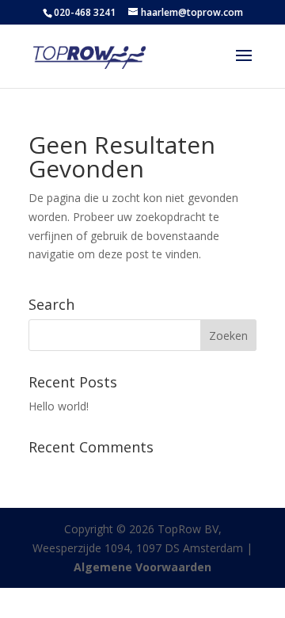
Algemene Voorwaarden (142, 566)
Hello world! (58, 406)
